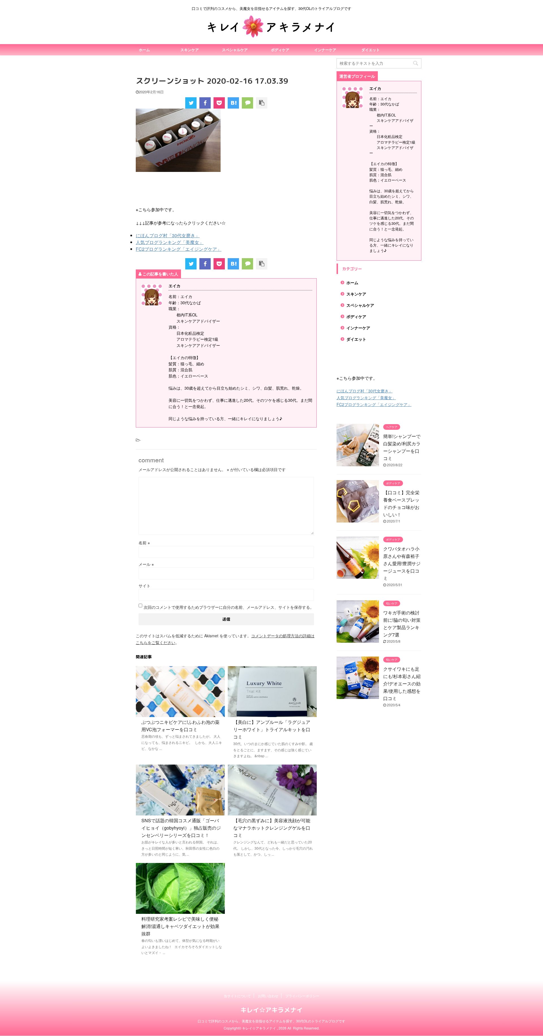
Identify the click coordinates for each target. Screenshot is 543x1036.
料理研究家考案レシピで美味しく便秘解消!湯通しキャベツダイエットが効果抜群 (180, 926)
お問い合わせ (268, 995)
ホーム (144, 49)
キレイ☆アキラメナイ (271, 1009)
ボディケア (280, 49)
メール (146, 564)
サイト (144, 585)
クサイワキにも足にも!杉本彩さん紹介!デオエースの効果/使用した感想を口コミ (402, 684)
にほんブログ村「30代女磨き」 (168, 235)
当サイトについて (237, 995)
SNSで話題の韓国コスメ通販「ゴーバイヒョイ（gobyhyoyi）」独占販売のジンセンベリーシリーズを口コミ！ (181, 827)
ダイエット (370, 49)
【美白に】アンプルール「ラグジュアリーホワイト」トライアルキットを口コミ (271, 729)
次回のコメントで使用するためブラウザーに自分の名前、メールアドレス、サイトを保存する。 (229, 607)
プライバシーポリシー (302, 995)
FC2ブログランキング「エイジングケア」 (178, 249)
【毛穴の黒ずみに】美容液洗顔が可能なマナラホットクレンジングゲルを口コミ (271, 827)
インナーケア (325, 49)
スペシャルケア (235, 49)
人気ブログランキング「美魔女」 (170, 242)
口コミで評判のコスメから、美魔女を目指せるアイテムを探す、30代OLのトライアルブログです (271, 1020)
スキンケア (189, 49)
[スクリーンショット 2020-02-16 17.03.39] (233, 103)
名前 (144, 542)
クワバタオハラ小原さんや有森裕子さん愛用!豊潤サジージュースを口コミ (402, 563)
